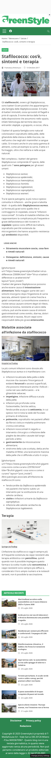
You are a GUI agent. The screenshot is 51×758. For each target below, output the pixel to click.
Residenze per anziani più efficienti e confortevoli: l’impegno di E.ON (33, 632)
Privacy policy (33, 720)
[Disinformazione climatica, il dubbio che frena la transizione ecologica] (9, 647)
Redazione (25, 726)
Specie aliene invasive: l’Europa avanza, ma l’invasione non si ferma (33, 706)
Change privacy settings (40, 755)
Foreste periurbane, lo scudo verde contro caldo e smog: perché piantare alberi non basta (33, 678)
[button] (48, 31)
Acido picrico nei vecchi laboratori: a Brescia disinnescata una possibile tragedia (33, 617)
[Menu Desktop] (4, 31)
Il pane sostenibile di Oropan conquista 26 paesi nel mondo (31, 692)
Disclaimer (16, 720)
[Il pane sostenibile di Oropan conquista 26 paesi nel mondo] (9, 694)
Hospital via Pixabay (10, 363)
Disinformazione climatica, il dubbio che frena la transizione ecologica (31, 646)
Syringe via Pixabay (9, 546)
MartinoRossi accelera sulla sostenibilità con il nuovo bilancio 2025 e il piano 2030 (32, 602)
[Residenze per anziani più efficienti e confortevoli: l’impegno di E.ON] (9, 634)
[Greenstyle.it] (25, 20)
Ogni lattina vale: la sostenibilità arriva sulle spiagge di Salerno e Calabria (32, 662)
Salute (4, 50)
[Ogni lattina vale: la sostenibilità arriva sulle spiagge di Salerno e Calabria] (9, 663)
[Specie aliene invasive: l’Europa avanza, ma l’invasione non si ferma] (9, 707)
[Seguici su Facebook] (10, 31)
